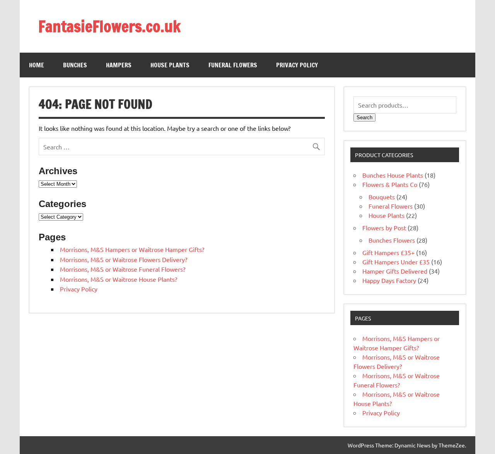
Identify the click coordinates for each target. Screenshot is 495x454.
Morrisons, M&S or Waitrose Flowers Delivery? (123, 259)
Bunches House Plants (392, 175)
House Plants (169, 65)
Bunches (75, 65)
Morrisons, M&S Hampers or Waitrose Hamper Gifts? (132, 249)
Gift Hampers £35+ (388, 252)
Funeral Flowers (232, 65)
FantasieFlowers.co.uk (109, 26)
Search (364, 117)
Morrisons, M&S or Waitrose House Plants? (118, 279)
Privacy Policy (297, 65)
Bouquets (382, 196)
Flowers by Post (384, 227)
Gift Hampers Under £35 (396, 262)
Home (36, 65)
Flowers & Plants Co (389, 184)
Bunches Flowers (392, 240)
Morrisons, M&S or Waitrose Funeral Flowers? (122, 269)
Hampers (118, 65)
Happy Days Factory (389, 280)
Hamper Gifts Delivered (394, 271)
